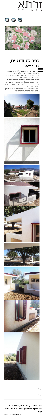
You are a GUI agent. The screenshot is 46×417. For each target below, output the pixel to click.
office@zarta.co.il (26, 409)
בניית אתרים (8, 414)
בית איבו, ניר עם (40, 394)
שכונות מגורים (35, 53)
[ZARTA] (29, 10)
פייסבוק (14, 409)
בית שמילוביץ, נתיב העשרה (40, 390)
